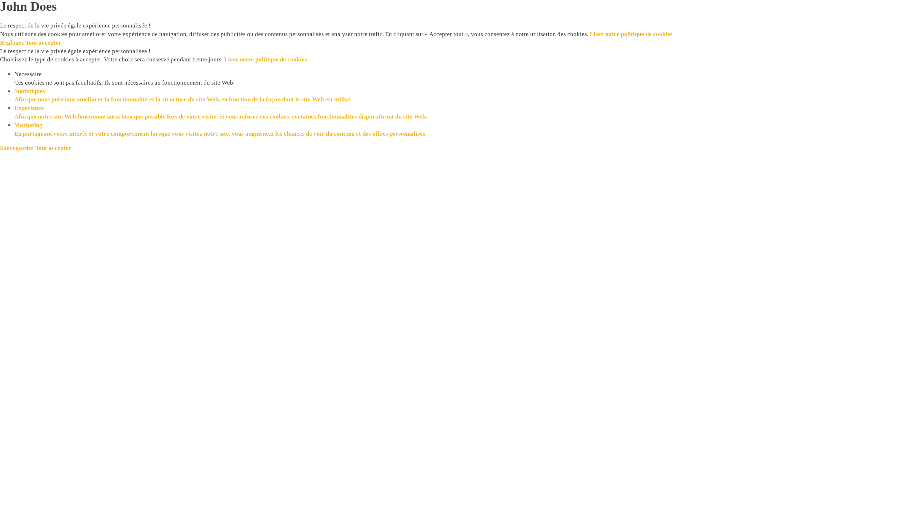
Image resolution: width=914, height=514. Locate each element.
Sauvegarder (17, 148)
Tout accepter (43, 42)
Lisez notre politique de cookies (631, 34)
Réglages (12, 42)
